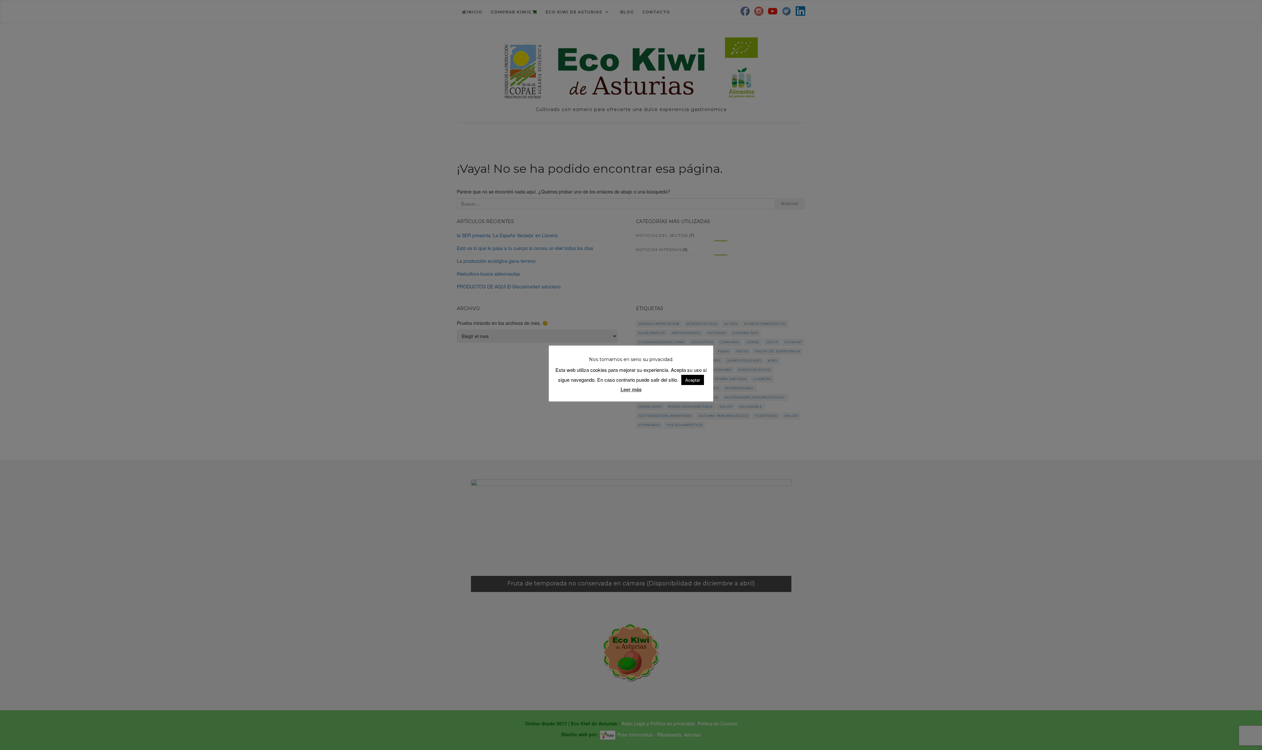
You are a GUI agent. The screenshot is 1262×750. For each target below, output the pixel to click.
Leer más (631, 389)
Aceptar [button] (692, 380)
